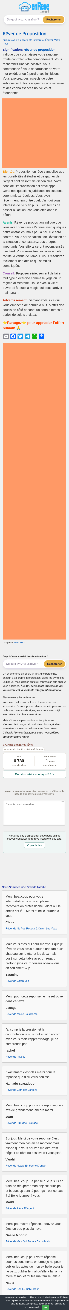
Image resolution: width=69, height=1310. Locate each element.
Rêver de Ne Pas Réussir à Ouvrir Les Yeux (31, 928)
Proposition (19, 642)
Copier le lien (34, 845)
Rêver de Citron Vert (17, 980)
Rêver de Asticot (15, 1056)
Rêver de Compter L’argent (21, 1089)
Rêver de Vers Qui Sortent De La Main (27, 1241)
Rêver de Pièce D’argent (19, 1208)
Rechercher (53, 19)
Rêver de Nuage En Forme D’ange (25, 1165)
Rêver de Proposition (24, 33)
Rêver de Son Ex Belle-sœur (22, 1288)
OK (45, 1307)
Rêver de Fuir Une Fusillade (21, 1122)
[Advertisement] (34, 133)
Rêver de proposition (40, 49)
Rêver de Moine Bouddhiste (21, 1013)
